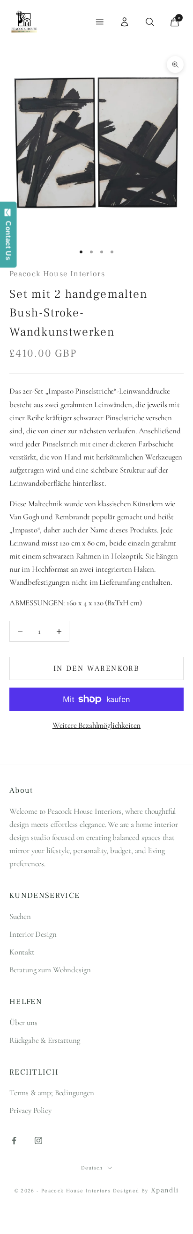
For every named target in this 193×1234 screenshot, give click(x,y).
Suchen (20, 916)
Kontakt (22, 952)
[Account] (125, 22)
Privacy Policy (30, 1110)
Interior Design (32, 934)
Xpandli (165, 1190)
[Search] (150, 22)
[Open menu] (100, 22)
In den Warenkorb (96, 668)
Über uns (23, 1022)
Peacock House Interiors (57, 274)
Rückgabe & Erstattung (44, 1040)
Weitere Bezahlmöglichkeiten (96, 725)
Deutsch (91, 1167)
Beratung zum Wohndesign (50, 970)
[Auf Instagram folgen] (38, 1140)
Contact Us (9, 238)
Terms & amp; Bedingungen (51, 1093)
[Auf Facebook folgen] (14, 1140)
